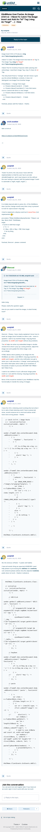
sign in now (12, 789)
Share (10, 809)
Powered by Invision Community (20, 829)
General (14, 32)
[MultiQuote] (3, 113)
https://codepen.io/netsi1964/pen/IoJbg (15, 136)
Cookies (25, 824)
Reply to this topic (20, 39)
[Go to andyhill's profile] (4, 48)
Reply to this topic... (12, 797)
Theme (16, 824)
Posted (14, 49)
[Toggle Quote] (5, 276)
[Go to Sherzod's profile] (4, 269)
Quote (9, 113)
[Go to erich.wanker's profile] (4, 123)
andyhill (6, 30)
